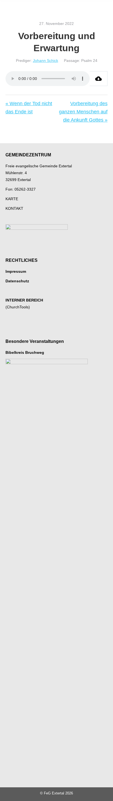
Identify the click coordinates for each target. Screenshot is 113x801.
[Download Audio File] (99, 78)
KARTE (11, 199)
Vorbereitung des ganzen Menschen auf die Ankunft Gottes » (83, 112)
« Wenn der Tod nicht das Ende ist (28, 107)
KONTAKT (14, 208)
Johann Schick (45, 60)
